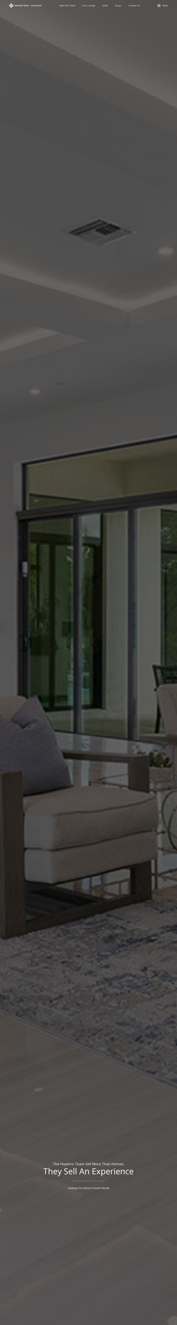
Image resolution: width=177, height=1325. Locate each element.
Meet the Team (67, 6)
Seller (105, 6)
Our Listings (88, 6)
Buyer (118, 6)
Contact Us (134, 6)
